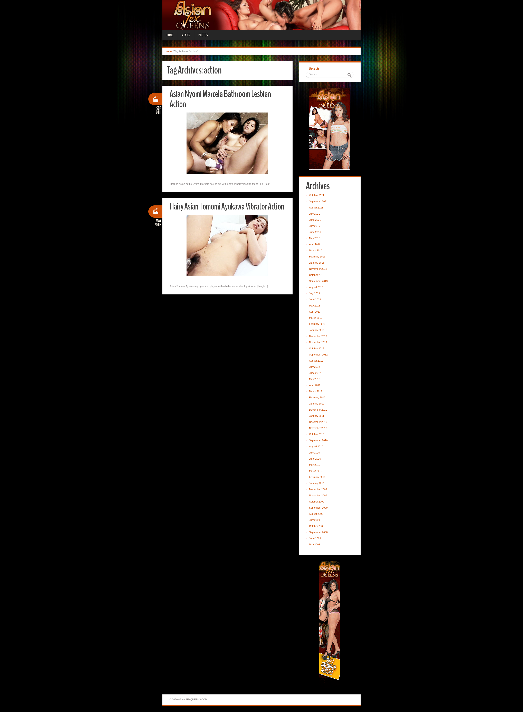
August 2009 (316, 514)
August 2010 (316, 446)
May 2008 (314, 544)
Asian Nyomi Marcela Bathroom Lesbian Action (220, 99)
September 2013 (318, 281)
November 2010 (318, 428)
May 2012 (314, 379)
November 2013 (318, 268)
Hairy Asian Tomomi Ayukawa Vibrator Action (227, 206)
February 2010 (317, 477)
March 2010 (315, 471)
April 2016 (315, 244)
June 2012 (315, 373)
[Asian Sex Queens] (261, 14)
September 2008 (318, 532)
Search (314, 68)
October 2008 (316, 526)
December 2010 (318, 422)
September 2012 (318, 354)
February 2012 (317, 397)
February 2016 (317, 256)
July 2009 (314, 520)
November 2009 (318, 495)
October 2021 (316, 195)
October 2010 (316, 434)
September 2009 (318, 507)
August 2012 (316, 360)
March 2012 (315, 391)
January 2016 (316, 262)
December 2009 (318, 489)
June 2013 (315, 299)
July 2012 (314, 366)
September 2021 (318, 201)
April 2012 (315, 385)
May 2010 (314, 465)
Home (170, 35)
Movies (185, 35)
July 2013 (314, 293)
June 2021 (315, 219)
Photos (203, 35)
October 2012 (316, 348)
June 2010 (315, 458)
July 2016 (314, 226)
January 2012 (316, 403)
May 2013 (314, 305)
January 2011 (316, 415)
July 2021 (314, 213)
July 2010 (314, 452)
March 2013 (315, 317)
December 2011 (318, 409)
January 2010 (316, 483)
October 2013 (316, 275)
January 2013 (316, 330)
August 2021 (316, 207)
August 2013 (316, 287)
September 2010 (318, 440)
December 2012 (318, 336)
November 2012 (318, 342)
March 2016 (315, 250)
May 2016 (314, 238)
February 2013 (317, 324)
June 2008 (315, 538)
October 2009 (316, 501)
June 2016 (315, 232)
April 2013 (315, 311)
